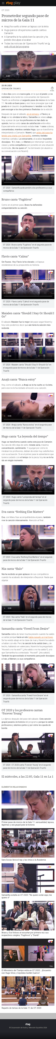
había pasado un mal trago (41, 637)
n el (30, 114)
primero (35, 114)
